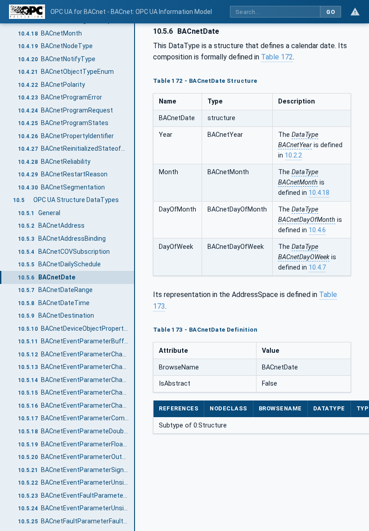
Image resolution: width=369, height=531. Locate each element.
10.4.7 (317, 267)
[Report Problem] (355, 12)
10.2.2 (293, 155)
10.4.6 (317, 230)
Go (330, 12)
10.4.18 (319, 193)
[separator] (135, 277)
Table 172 (277, 57)
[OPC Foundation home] (27, 11)
